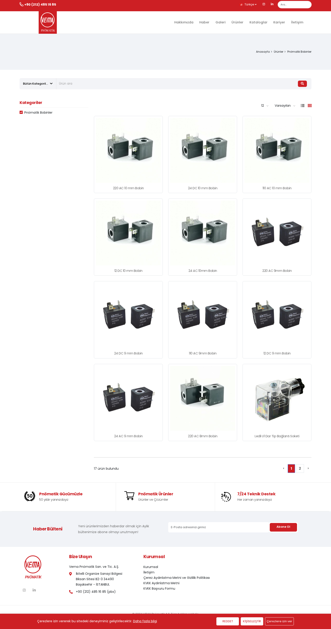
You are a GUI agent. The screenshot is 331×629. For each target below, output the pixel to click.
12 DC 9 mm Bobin (277, 353)
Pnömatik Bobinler (38, 112)
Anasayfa (263, 52)
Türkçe (249, 4)
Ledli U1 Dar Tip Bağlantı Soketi (277, 436)
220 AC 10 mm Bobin (128, 188)
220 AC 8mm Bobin (202, 436)
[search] (302, 84)
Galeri (220, 22)
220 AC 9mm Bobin (277, 270)
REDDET (227, 621)
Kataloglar (258, 22)
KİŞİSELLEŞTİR (252, 621)
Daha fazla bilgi (145, 621)
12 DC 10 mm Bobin (128, 270)
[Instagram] (264, 4)
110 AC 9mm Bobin (202, 353)
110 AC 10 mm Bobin (277, 188)
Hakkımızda (183, 22)
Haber (204, 22)
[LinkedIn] (272, 4)
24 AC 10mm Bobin (202, 270)
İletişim (297, 22)
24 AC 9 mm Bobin (128, 436)
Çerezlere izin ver (279, 621)
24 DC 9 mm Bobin (128, 353)
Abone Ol (283, 527)
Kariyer (279, 22)
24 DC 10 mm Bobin (203, 188)
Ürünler (237, 22)
